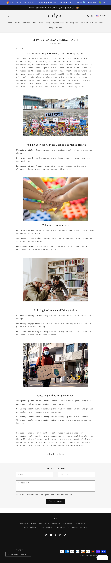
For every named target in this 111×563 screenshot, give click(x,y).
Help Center (68, 523)
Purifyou (89, 555)
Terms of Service (62, 527)
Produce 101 (44, 523)
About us (56, 523)
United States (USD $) (17, 554)
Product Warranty (79, 527)
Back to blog (56, 454)
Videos (34, 523)
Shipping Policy (83, 523)
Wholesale (24, 523)
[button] (7, 15)
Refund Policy (30, 527)
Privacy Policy (45, 527)
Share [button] (21, 49)
